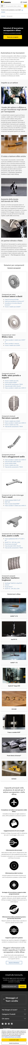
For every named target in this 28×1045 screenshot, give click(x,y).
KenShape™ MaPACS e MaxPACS (13, 583)
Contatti (25, 2)
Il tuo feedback (6, 1028)
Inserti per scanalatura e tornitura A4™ (14, 301)
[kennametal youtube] (9, 1024)
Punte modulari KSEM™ (11, 382)
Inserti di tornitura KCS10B (11, 299)
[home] (5, 2)
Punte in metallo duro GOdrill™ (13, 307)
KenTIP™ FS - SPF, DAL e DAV (12, 542)
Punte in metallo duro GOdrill (12, 345)
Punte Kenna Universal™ (11, 544)
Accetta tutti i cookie (14, 1040)
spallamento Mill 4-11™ (14, 539)
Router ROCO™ (9, 587)
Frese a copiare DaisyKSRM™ (12, 504)
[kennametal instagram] (12, 1024)
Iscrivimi (22, 986)
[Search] (25, 6)
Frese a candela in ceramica (12, 343)
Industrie (3, 16)
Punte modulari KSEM (10, 463)
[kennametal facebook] (2, 1024)
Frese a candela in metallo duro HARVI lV (15, 388)
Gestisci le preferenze (14, 1043)
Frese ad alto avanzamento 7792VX (14, 384)
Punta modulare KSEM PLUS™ (12, 500)
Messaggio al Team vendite (12, 999)
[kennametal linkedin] (5, 1024)
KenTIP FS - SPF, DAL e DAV (12, 588)
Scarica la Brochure (14, 962)
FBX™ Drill (7, 502)
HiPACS (7, 585)
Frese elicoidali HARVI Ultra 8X (13, 386)
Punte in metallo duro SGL (12, 381)
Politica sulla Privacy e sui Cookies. (13, 1037)
